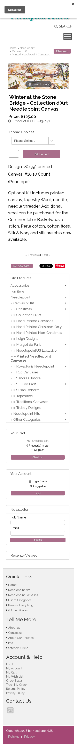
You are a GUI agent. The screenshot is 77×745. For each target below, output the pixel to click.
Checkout (62, 51)
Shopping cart (40, 440)
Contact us (15, 632)
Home (12, 48)
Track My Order (16, 684)
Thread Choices (21, 132)
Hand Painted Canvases (34, 321)
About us (14, 627)
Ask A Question (21, 266)
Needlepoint (27, 48)
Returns (13, 736)
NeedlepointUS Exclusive (36, 350)
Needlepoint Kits (26, 414)
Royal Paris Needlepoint (35, 366)
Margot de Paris (28, 344)
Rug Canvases (27, 372)
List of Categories (19, 600)
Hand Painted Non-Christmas (39, 333)
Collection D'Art (28, 315)
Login (38, 493)
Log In (10, 664)
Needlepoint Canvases (23, 595)
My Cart (11, 672)
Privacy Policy (15, 692)
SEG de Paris (26, 384)
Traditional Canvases (32, 402)
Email (14, 528)
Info (10, 643)
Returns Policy (15, 688)
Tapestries (24, 396)
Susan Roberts (27, 390)
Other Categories (27, 419)
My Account (14, 668)
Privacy (29, 736)
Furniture (17, 291)
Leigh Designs (27, 339)
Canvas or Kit (20, 51)
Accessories (20, 285)
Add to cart (41, 154)
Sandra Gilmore (28, 378)
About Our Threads (21, 637)
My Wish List (14, 676)
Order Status (14, 680)
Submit (38, 540)
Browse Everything (20, 605)
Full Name (18, 517)
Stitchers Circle (18, 648)
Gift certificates (18, 610)
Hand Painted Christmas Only (39, 327)
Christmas (24, 309)
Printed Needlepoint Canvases (31, 54)
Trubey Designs (28, 408)
